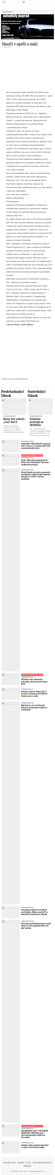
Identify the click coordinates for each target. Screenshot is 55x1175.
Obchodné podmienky (42, 1162)
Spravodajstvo (7, 12)
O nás (28, 1162)
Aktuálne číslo (9, 1162)
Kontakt (20, 1162)
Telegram (27, 1166)
